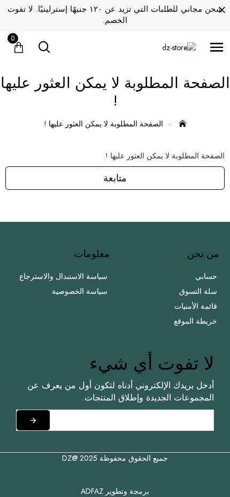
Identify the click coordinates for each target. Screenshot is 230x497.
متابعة (115, 178)
